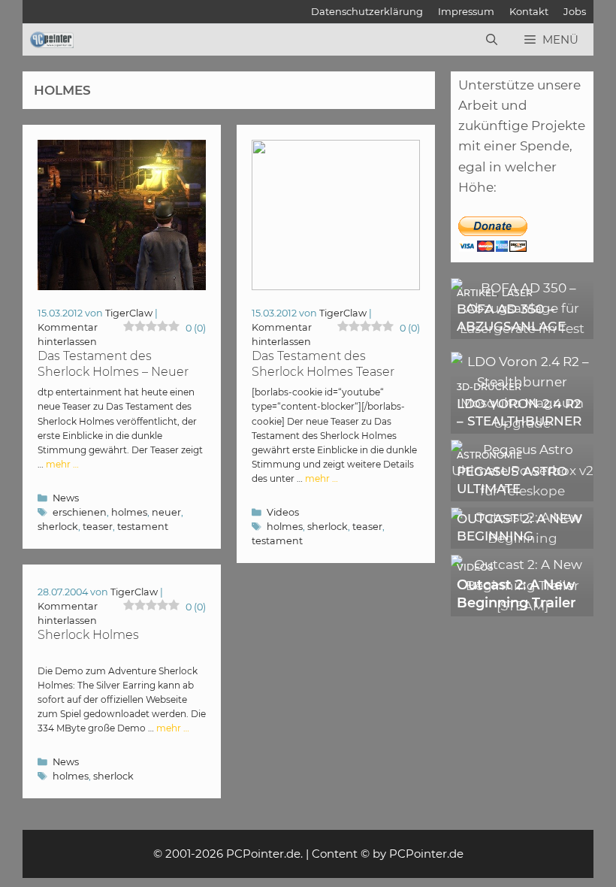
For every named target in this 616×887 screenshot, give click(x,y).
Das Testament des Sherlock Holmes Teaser (323, 364)
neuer (166, 512)
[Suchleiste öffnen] (492, 40)
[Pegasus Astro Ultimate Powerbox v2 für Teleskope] (522, 490)
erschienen (80, 512)
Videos (283, 512)
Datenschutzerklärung (367, 11)
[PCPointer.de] (52, 40)
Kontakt (528, 11)
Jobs (574, 11)
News (66, 498)
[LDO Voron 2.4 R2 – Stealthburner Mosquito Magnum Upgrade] (522, 423)
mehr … (62, 464)
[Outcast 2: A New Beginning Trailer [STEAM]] (522, 605)
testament (142, 526)
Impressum (466, 11)
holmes (129, 512)
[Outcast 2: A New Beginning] (522, 538)
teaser (98, 526)
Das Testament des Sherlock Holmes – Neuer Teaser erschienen (113, 372)
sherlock (58, 526)
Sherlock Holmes (88, 635)
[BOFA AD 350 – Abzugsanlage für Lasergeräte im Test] (522, 328)
